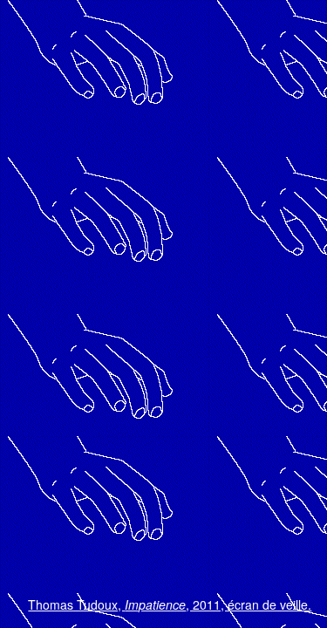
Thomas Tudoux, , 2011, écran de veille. (169, 605)
